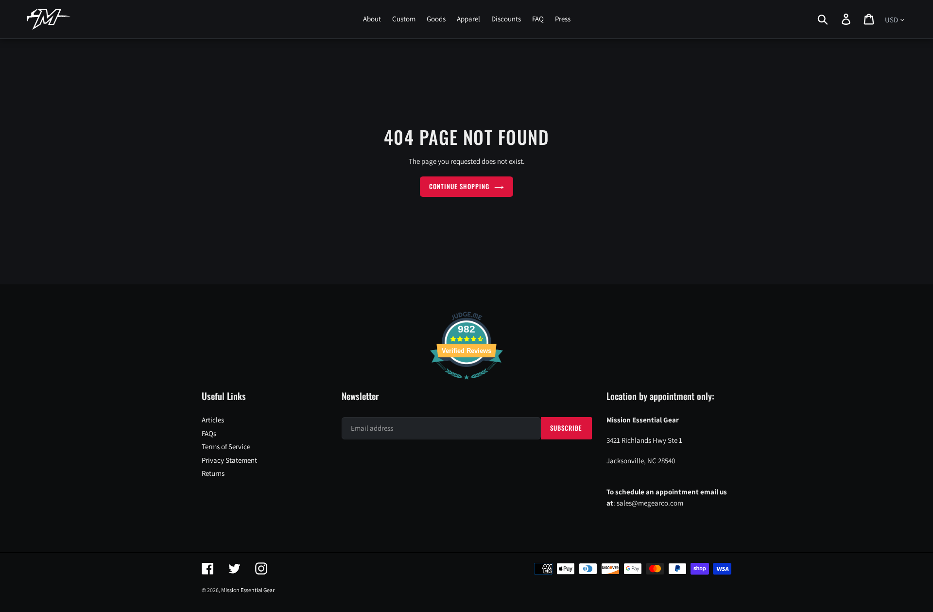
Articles (213, 419)
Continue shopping (459, 186)
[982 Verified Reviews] (466, 384)
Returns (213, 473)
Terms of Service (226, 446)
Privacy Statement (229, 460)
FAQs (209, 433)
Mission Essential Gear (248, 590)
